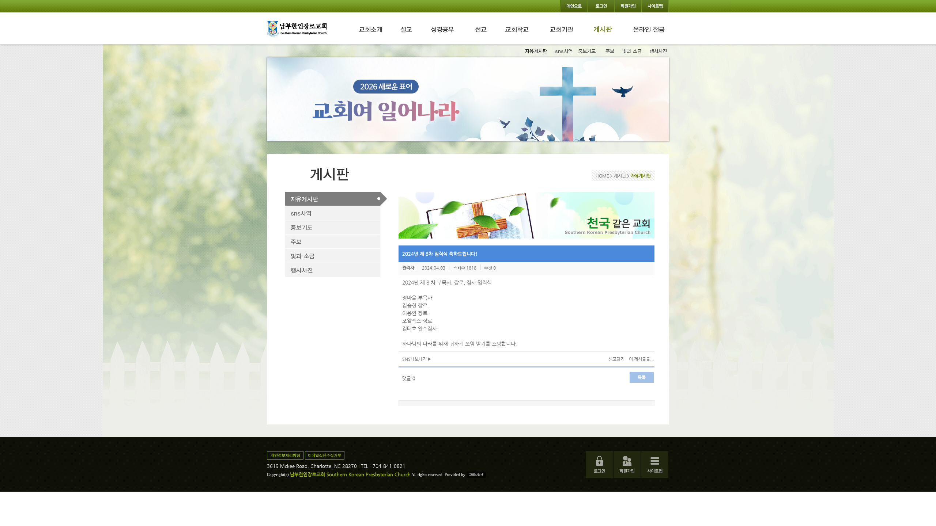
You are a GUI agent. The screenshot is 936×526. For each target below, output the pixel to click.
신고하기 (616, 359)
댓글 (408, 378)
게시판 (620, 175)
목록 (642, 377)
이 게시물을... (641, 359)
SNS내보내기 (415, 359)
